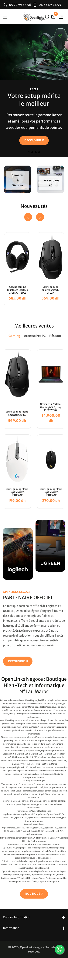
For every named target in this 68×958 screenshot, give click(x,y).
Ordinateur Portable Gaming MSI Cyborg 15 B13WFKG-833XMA (51, 408)
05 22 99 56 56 (20, 5)
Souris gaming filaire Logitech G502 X (50, 289)
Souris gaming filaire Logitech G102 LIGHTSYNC (17, 492)
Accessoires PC (51, 183)
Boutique (33, 894)
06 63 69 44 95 (50, 5)
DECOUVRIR (32, 140)
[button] (47, 17)
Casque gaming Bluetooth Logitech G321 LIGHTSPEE (17, 289)
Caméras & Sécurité (17, 180)
